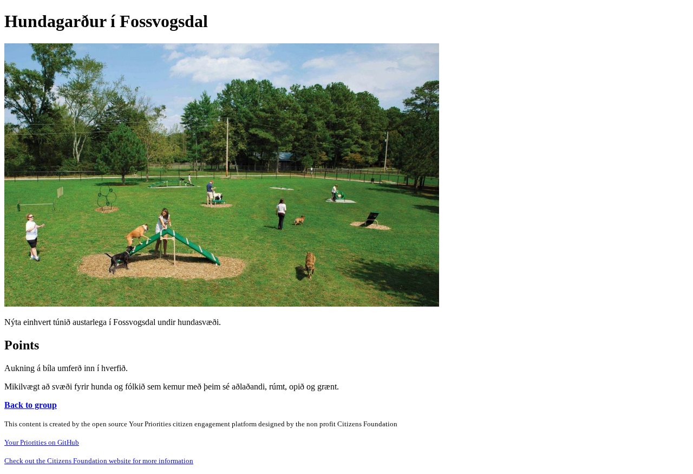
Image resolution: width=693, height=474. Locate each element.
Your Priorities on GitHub (41, 442)
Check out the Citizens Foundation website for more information (98, 461)
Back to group (30, 405)
